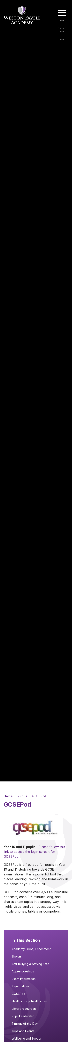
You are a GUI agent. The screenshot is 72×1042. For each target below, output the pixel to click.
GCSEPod (39, 796)
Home (8, 796)
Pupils (22, 796)
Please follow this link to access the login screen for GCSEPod (34, 851)
